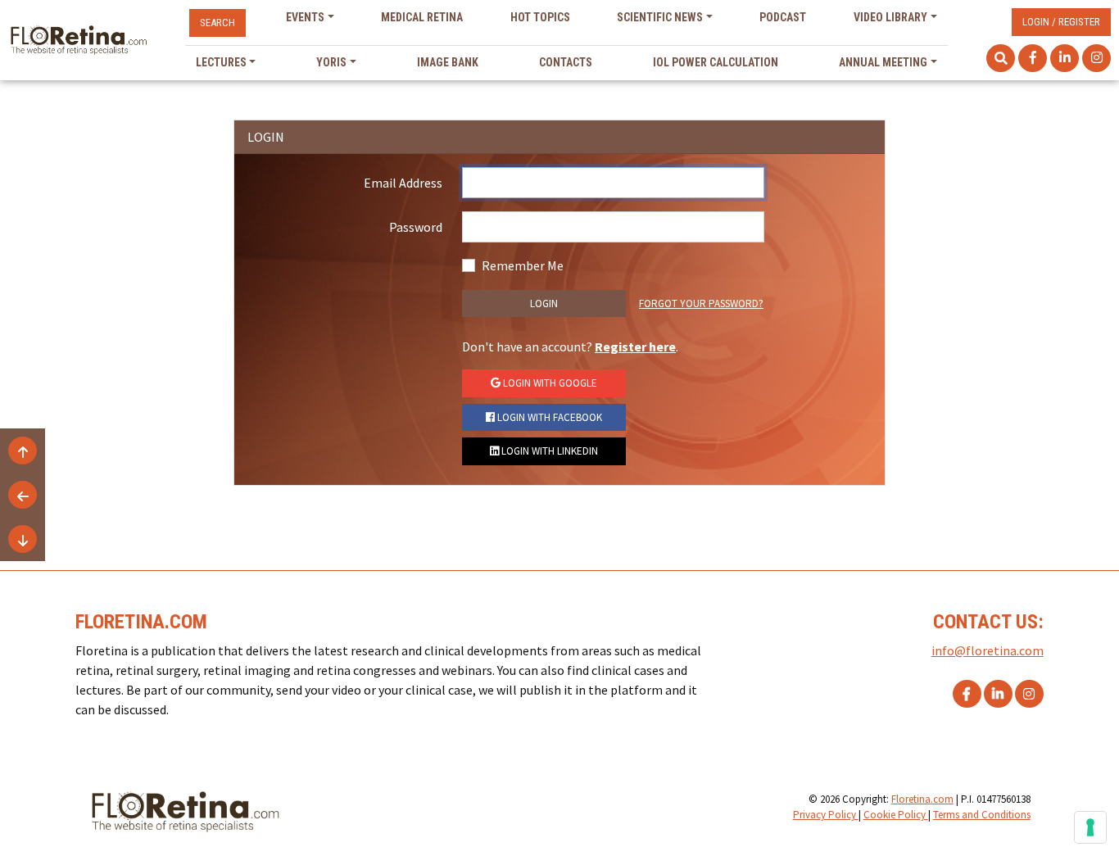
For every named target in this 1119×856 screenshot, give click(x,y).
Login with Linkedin (548, 451)
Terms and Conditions (982, 815)
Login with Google (549, 383)
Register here (635, 346)
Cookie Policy (895, 815)
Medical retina (422, 17)
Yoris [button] (331, 62)
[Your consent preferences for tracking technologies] (1090, 827)
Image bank (447, 62)
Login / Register (1061, 22)
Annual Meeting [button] (883, 62)
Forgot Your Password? (701, 303)
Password (415, 227)
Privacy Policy (826, 815)
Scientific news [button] (660, 17)
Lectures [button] (221, 62)
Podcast (782, 17)
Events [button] (305, 17)
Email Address (403, 182)
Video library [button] (890, 17)
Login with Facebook (548, 417)
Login (544, 303)
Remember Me (523, 265)
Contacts (565, 62)
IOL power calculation (715, 62)
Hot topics (540, 17)
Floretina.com (922, 799)
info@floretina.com (987, 650)
